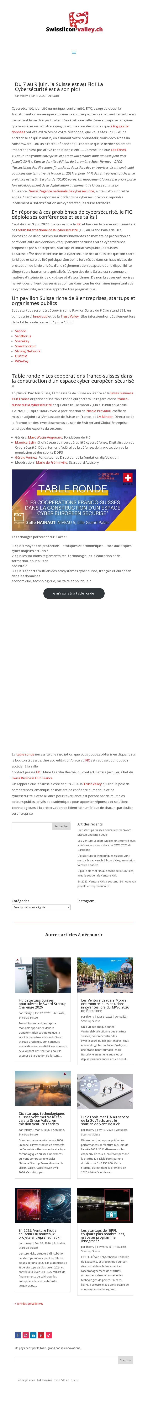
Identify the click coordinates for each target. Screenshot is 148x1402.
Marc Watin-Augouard (45, 437)
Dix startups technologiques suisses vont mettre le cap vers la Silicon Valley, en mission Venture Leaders (106, 860)
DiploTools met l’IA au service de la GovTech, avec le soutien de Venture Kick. (105, 1120)
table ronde (25, 754)
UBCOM (21, 356)
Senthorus (23, 336)
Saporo (20, 331)
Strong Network (27, 351)
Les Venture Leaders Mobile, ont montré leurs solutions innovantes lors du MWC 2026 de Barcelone (106, 845)
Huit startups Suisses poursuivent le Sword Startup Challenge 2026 (42, 1003)
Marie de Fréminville (51, 462)
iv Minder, (106, 416)
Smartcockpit (25, 346)
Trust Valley (70, 316)
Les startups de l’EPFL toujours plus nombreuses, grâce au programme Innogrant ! (103, 1235)
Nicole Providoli (98, 411)
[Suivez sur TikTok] (49, 1335)
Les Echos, (119, 149)
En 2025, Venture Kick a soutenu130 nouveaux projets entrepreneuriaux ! (40, 1234)
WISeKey (22, 361)
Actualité (54, 96)
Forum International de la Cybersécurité (47, 230)
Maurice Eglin (25, 442)
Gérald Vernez (26, 457)
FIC (79, 224)
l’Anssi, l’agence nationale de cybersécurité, (62, 191)
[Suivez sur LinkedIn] (33, 1335)
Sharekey (22, 341)
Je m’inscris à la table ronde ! (74, 593)
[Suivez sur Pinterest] (41, 1335)
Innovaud (40, 316)
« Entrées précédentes (29, 1303)
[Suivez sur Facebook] (18, 1335)
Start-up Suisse (28, 1017)
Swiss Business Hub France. (32, 778)
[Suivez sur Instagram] (26, 1335)
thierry (24, 96)
